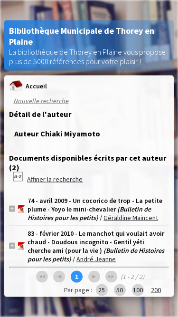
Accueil (36, 86)
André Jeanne (96, 258)
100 (138, 289)
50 (119, 289)
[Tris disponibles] (18, 178)
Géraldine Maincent (130, 217)
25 (101, 289)
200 (156, 289)
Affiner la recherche (55, 178)
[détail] (12, 209)
